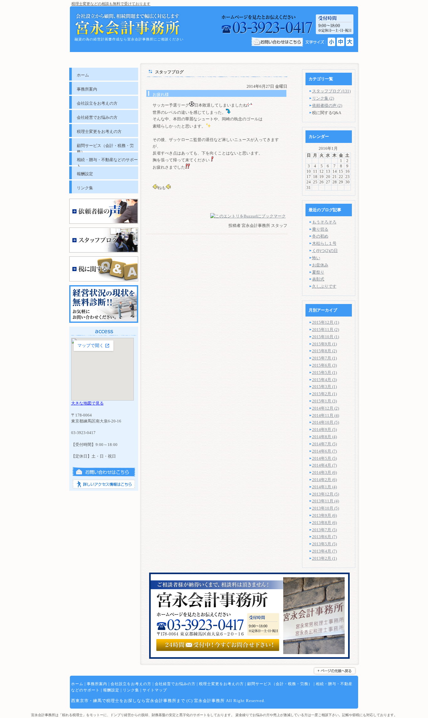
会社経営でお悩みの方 (175, 684)
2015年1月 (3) (324, 401)
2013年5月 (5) (324, 544)
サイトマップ (155, 690)
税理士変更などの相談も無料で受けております (110, 4)
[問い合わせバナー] (249, 657)
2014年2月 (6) (324, 479)
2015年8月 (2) (324, 351)
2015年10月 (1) (325, 336)
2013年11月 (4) (325, 501)
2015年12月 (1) (325, 322)
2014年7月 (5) (324, 444)
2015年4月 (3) (324, 379)
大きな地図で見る (87, 403)
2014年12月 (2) (325, 408)
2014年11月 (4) (325, 415)
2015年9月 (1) (324, 344)
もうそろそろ (324, 222)
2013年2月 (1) (324, 558)
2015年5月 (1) (324, 372)
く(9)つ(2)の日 (325, 250)
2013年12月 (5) (325, 494)
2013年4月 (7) (324, 551)
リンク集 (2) (323, 98)
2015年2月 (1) (324, 393)
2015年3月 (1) (324, 386)
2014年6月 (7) (324, 451)
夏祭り (318, 272)
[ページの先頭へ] (335, 671)
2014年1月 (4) (324, 487)
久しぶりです (324, 286)
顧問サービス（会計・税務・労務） (279, 684)
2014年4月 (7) (324, 465)
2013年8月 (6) (324, 522)
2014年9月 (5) (324, 429)
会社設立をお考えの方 (131, 684)
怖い (316, 257)
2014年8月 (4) (324, 436)
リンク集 (131, 690)
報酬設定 (111, 690)
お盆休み (320, 265)
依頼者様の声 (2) (327, 105)
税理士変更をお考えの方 (221, 684)
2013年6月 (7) (324, 536)
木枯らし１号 (324, 243)
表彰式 (318, 279)
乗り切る (320, 229)
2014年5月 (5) (324, 458)
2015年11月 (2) (325, 329)
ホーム (77, 684)
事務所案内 (97, 684)
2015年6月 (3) (324, 365)
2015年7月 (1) (324, 358)
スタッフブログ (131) (331, 91)
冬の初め (320, 236)
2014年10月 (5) (325, 422)
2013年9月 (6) (324, 515)
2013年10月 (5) (325, 508)
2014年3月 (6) (324, 472)
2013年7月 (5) (324, 529)
